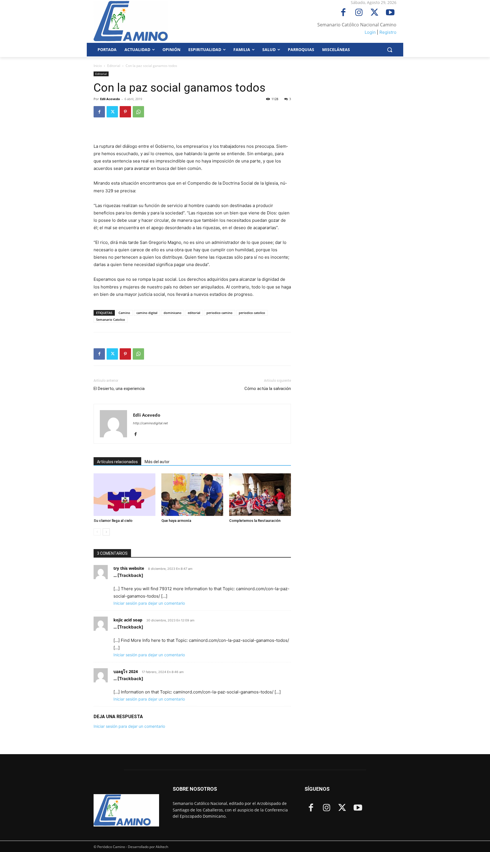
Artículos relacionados (117, 461)
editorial (194, 313)
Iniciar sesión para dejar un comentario (149, 603)
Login (370, 32)
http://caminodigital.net (150, 423)
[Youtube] (390, 13)
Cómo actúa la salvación (267, 388)
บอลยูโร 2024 (125, 671)
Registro (387, 32)
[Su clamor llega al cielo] (124, 494)
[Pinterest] (125, 111)
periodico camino (219, 313)
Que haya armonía (176, 520)
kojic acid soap (127, 620)
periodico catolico (252, 313)
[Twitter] (374, 13)
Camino (124, 313)
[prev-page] (97, 531)
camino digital (146, 313)
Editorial (113, 65)
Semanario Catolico (110, 319)
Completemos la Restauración (254, 520)
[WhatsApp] (138, 111)
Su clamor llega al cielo (113, 520)
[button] (389, 49)
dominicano (172, 313)
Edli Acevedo (110, 99)
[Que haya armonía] (192, 494)
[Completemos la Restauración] (260, 494)
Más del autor (157, 461)
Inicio (98, 65)
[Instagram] (358, 13)
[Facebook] (343, 13)
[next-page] (106, 531)
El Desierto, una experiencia (119, 388)
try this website (128, 568)
